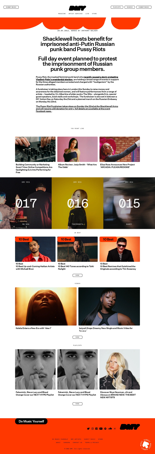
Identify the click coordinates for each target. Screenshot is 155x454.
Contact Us (77, 442)
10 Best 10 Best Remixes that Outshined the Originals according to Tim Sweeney (118, 266)
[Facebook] (96, 429)
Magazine (62, 13)
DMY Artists (76, 439)
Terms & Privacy (92, 442)
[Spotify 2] (105, 429)
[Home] (77, 8)
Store (94, 13)
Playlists (117, 7)
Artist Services (76, 13)
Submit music (11, 7)
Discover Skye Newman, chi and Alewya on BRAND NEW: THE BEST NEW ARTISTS (118, 395)
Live (87, 13)
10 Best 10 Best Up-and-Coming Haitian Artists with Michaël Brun (35, 266)
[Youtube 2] (100, 429)
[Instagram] (92, 429)
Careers (67, 442)
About (58, 442)
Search (130, 7)
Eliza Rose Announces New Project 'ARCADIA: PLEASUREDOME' (117, 165)
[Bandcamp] (115, 429)
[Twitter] (88, 429)
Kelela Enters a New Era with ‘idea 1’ (33, 328)
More (77, 275)
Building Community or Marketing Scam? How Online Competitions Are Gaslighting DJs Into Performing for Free (34, 168)
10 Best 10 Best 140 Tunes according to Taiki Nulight (76, 266)
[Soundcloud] (110, 429)
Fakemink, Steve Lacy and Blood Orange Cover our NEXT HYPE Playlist (35, 393)
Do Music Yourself (60, 439)
